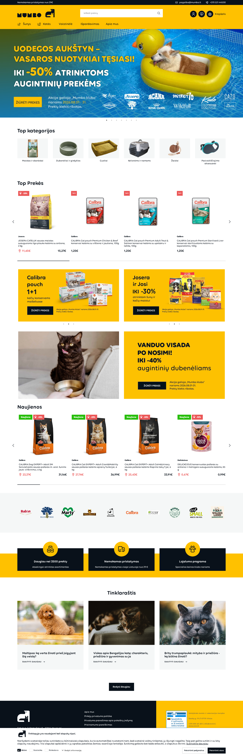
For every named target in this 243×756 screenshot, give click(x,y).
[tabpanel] (121, 73)
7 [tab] (136, 120)
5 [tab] (126, 120)
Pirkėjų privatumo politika (98, 716)
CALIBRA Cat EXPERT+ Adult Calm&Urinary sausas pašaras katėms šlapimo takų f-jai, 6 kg (139, 467)
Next (229, 221)
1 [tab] (106, 120)
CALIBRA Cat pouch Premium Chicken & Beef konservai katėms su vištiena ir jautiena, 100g (61, 242)
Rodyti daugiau (121, 686)
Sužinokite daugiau (197, 743)
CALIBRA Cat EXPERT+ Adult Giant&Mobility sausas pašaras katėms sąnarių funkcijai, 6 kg (86, 467)
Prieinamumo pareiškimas (98, 724)
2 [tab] (111, 120)
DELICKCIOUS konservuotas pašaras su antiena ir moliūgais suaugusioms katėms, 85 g (193, 467)
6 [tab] (131, 120)
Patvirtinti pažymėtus (194, 750)
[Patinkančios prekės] (201, 14)
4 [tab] (121, 120)
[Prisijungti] (193, 14)
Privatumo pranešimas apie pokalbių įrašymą (108, 720)
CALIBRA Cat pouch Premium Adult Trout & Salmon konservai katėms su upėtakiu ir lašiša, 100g (112, 243)
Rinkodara (54, 750)
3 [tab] (116, 120)
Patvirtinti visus (216, 750)
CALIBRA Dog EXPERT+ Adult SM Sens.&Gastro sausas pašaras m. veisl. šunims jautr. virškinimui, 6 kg (34, 467)
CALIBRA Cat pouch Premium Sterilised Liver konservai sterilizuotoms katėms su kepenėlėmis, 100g (165, 243)
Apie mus (89, 711)
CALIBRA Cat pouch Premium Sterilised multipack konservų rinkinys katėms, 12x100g (219, 242)
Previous (12, 221)
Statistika (37, 750)
